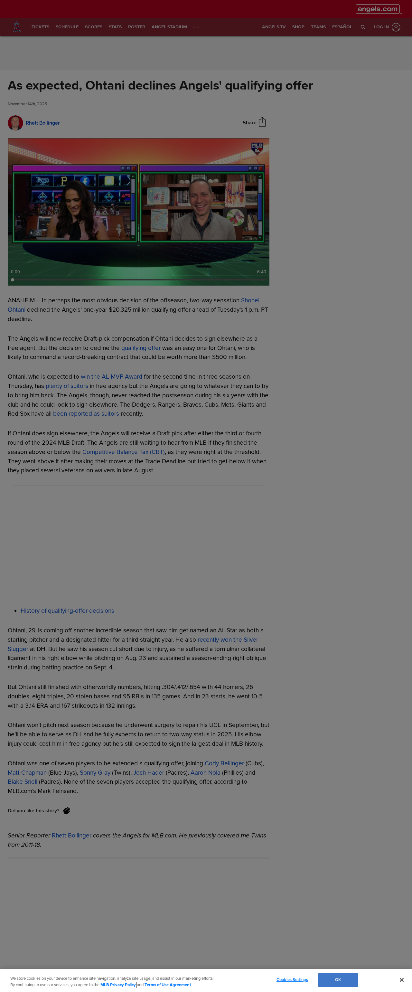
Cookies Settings (292, 979)
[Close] (402, 980)
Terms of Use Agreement (168, 984)
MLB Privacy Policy (118, 984)
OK (338, 979)
